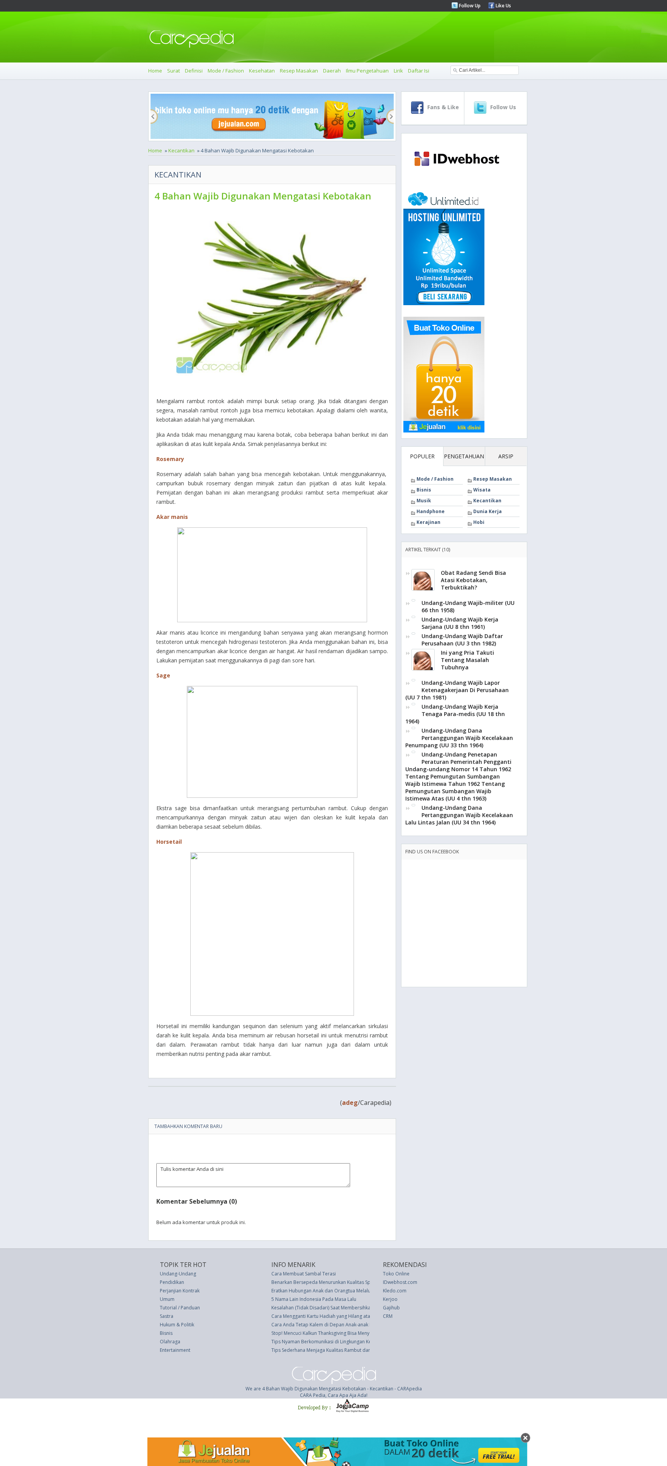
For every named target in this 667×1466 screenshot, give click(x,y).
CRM (388, 1316)
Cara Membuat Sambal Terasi (303, 1273)
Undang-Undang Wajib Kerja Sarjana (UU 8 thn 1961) (460, 623)
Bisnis (423, 489)
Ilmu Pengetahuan (367, 70)
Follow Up (469, 5)
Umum (167, 1299)
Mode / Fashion (226, 70)
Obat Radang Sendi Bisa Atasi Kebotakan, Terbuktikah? (473, 580)
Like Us (502, 5)
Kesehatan (262, 70)
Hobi (478, 522)
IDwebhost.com (400, 1282)
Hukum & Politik (177, 1324)
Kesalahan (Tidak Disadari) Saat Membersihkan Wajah (329, 1307)
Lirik (398, 70)
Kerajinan (428, 522)
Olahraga (170, 1341)
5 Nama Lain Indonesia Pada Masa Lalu (313, 1299)
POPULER (422, 456)
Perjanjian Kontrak (180, 1290)
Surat (173, 70)
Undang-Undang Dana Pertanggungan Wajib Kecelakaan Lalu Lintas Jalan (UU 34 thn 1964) (459, 815)
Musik (423, 500)
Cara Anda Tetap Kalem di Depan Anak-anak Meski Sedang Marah (342, 1324)
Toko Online (396, 1273)
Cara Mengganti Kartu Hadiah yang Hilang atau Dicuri (329, 1316)
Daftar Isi (418, 70)
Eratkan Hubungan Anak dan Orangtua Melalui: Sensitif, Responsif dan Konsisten (358, 1290)
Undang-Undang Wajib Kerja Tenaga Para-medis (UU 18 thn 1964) (455, 714)
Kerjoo (390, 1299)
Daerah (332, 70)
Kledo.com (394, 1290)
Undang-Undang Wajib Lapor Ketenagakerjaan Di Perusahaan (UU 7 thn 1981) (457, 690)
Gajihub (391, 1307)
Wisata (482, 489)
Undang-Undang (178, 1273)
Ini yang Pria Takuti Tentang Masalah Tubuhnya (467, 660)
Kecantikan (181, 150)
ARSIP (505, 456)
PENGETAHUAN (464, 456)
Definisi (194, 70)
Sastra (166, 1316)
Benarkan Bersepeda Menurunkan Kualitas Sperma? (327, 1282)
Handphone (430, 511)
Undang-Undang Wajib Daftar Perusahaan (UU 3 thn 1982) (462, 639)
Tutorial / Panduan (180, 1307)
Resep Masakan (299, 70)
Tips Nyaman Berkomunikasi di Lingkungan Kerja (324, 1341)
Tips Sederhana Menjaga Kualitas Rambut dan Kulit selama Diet (339, 1350)
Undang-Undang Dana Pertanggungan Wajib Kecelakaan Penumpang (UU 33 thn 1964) (459, 738)
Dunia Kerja (487, 511)
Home (155, 70)
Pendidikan (172, 1282)
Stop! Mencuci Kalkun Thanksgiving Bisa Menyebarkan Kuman (337, 1333)
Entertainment (175, 1350)
